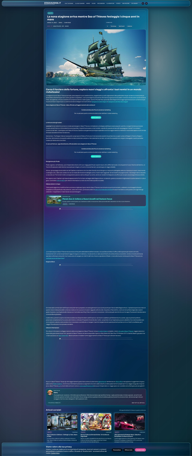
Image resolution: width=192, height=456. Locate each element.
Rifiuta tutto (128, 450)
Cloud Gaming (80, 3)
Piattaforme (69, 3)
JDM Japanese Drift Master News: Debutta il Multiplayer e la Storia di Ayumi (127, 435)
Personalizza (117, 450)
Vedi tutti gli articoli (138, 402)
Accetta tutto (140, 450)
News (88, 3)
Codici (118, 3)
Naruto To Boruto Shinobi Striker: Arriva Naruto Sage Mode (95, 435)
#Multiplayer (57, 26)
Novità (65, 204)
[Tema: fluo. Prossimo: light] (146, 3)
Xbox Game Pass (63, 335)
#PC (63, 26)
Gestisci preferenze (96, 117)
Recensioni (101, 3)
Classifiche (110, 3)
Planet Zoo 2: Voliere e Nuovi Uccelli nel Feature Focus (87, 199)
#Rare (67, 26)
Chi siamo (134, 3)
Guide (93, 3)
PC (51, 26)
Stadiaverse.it (52, 3)
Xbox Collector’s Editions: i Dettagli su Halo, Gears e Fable (62, 435)
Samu (60, 22)
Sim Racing (125, 3)
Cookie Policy (55, 453)
